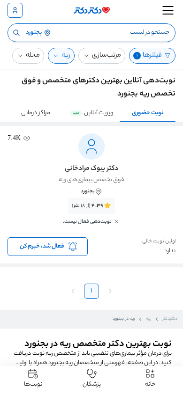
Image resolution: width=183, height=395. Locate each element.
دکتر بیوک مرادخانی (91, 169)
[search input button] (16, 32)
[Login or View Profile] (15, 10)
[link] (91, 216)
